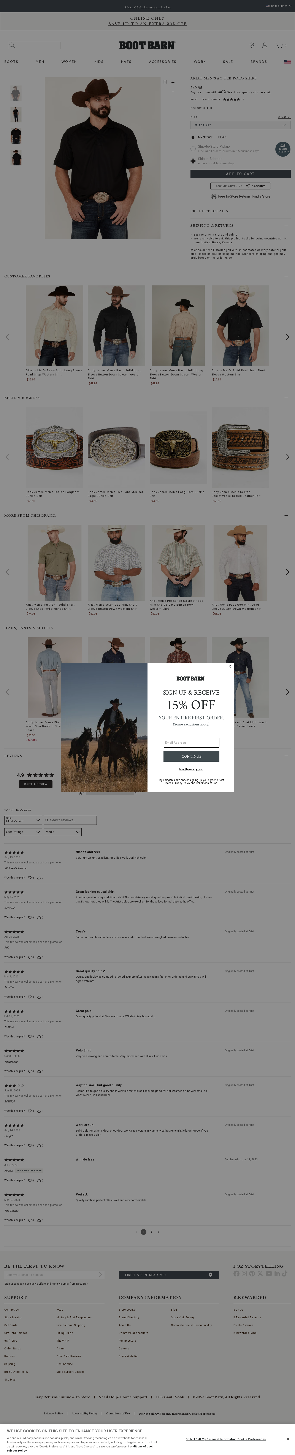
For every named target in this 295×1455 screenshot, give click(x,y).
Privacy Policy (17, 1450)
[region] (147, 1439)
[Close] (288, 1439)
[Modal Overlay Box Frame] (147, 727)
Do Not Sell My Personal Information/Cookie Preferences (226, 1439)
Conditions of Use (140, 1446)
